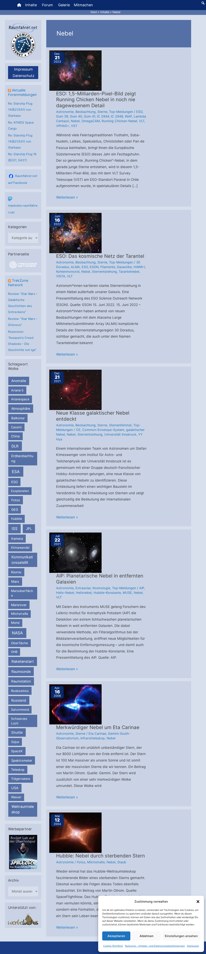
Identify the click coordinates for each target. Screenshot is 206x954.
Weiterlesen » (67, 198)
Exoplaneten (20, 491)
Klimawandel (20, 547)
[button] (198, 902)
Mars (15, 581)
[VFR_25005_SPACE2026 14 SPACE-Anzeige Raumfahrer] (23, 852)
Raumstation (21, 681)
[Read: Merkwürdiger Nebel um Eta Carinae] (75, 704)
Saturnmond (20, 710)
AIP (141, 588)
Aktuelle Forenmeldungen (22, 92)
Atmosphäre (20, 409)
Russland (18, 700)
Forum (47, 5)
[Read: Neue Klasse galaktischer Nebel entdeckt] (75, 390)
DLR (15, 446)
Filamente (107, 267)
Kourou (16, 572)
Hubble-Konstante (107, 593)
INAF (128, 116)
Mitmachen (83, 5)
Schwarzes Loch (19, 721)
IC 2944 (103, 116)
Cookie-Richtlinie (113, 945)
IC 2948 (117, 116)
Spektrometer (21, 760)
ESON (94, 267)
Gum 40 (76, 116)
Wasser (16, 797)
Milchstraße (19, 614)
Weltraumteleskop (22, 809)
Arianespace (20, 399)
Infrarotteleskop (92, 738)
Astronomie (65, 112)
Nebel (75, 121)
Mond (15, 623)
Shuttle (17, 732)
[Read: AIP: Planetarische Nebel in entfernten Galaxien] (75, 552)
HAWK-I (139, 267)
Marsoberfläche (22, 593)
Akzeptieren (116, 936)
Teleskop (18, 770)
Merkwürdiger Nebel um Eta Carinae (97, 727)
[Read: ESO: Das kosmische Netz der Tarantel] (75, 233)
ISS (15, 528)
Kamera (17, 539)
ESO (14, 482)
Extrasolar (83, 588)
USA (14, 788)
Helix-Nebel (65, 593)
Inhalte (31, 5)
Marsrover (19, 605)
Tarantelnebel (129, 271)
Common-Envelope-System (103, 430)
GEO (14, 510)
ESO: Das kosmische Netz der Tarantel (100, 256)
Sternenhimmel (120, 425)
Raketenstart (22, 661)
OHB (14, 652)
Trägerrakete (20, 779)
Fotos (15, 500)
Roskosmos (20, 691)
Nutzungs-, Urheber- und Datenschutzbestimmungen (155, 945)
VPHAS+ (62, 126)
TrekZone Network (18, 282)
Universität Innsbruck (120, 434)
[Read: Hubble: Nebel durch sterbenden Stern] (75, 832)
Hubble (16, 519)
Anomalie (18, 381)
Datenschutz (23, 76)
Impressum (193, 945)
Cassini (16, 427)
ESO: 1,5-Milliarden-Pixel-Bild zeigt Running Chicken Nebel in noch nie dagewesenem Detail (96, 99)
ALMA (75, 267)
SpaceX (17, 751)
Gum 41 (89, 116)
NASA (17, 632)
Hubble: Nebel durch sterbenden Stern (100, 856)
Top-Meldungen (121, 112)
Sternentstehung (104, 271)
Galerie (64, 5)
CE (78, 430)
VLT (141, 121)
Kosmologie (101, 588)
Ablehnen (146, 936)
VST (74, 126)
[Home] (19, 5)
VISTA (60, 276)
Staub (121, 862)
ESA (16, 471)
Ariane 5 (17, 390)
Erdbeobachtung (22, 458)
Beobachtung (85, 112)
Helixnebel (84, 593)
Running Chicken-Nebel (119, 121)
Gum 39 (62, 116)
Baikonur (18, 418)
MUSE (127, 593)
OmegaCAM (90, 121)
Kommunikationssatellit (22, 560)
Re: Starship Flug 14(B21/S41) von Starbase (20, 110)
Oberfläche (19, 643)
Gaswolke (124, 267)
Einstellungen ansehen (181, 936)
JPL (29, 528)
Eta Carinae (97, 733)
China (15, 436)
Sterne (102, 112)
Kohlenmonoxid (67, 271)
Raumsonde (21, 671)
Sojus (15, 742)
